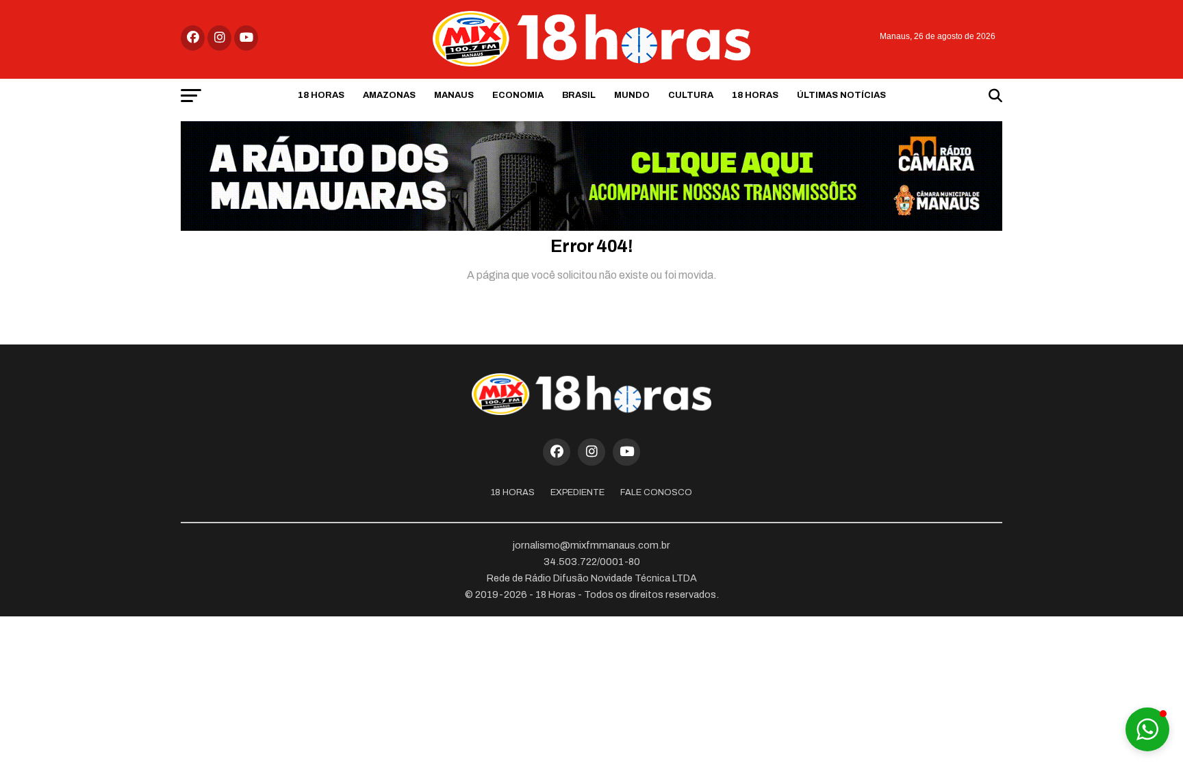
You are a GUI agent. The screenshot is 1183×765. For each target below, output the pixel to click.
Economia (518, 95)
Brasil (579, 95)
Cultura (690, 95)
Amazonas (389, 95)
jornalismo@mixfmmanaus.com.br (591, 545)
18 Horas (321, 95)
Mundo (632, 95)
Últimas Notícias (841, 95)
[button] (1147, 729)
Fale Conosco (656, 492)
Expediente (577, 492)
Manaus (454, 95)
